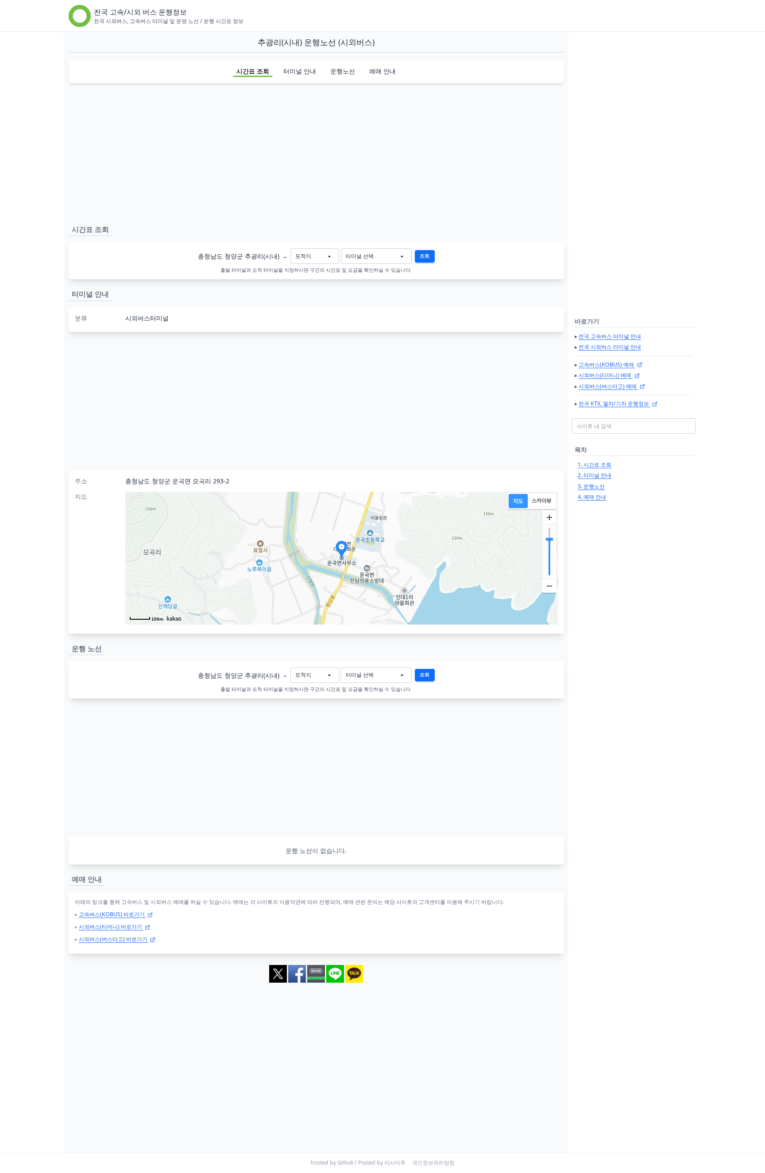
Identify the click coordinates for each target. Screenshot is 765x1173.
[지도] (518, 501)
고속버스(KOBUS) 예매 (607, 364)
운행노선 (342, 71)
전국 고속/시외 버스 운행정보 (140, 12)
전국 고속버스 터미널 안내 (610, 336)
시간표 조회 (252, 71)
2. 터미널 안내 (594, 475)
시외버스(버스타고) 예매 (608, 386)
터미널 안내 (299, 71)
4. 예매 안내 (592, 497)
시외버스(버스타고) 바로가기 (114, 939)
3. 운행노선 (591, 486)
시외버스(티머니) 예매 (606, 375)
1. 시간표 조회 (594, 464)
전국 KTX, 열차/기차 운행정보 (614, 403)
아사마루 (395, 1162)
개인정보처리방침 (433, 1162)
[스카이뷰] (542, 501)
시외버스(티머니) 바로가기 (111, 926)
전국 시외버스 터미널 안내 (610, 347)
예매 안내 (382, 71)
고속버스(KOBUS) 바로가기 (112, 914)
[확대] (549, 517)
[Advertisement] (316, 152)
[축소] (549, 586)
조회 (424, 256)
